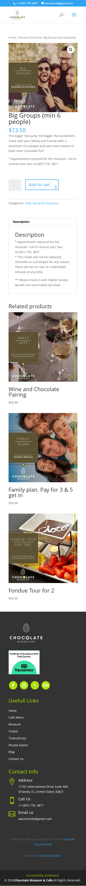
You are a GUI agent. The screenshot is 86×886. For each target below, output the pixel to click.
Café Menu (16, 717)
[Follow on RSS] (45, 685)
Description (21, 222)
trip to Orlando (49, 856)
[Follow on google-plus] (34, 685)
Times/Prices (17, 738)
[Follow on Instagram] (24, 685)
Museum (15, 724)
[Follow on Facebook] (13, 685)
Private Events (18, 745)
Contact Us (16, 759)
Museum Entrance (30, 37)
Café (28, 203)
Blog (12, 752)
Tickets (13, 731)
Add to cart (39, 184)
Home (12, 37)
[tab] (43, 222)
